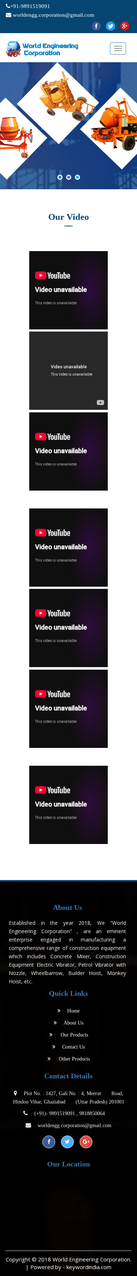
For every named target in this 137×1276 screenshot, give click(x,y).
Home (73, 1011)
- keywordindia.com (87, 1267)
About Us (73, 1023)
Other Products (74, 1059)
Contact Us (73, 1047)
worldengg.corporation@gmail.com (53, 15)
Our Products (73, 1035)
